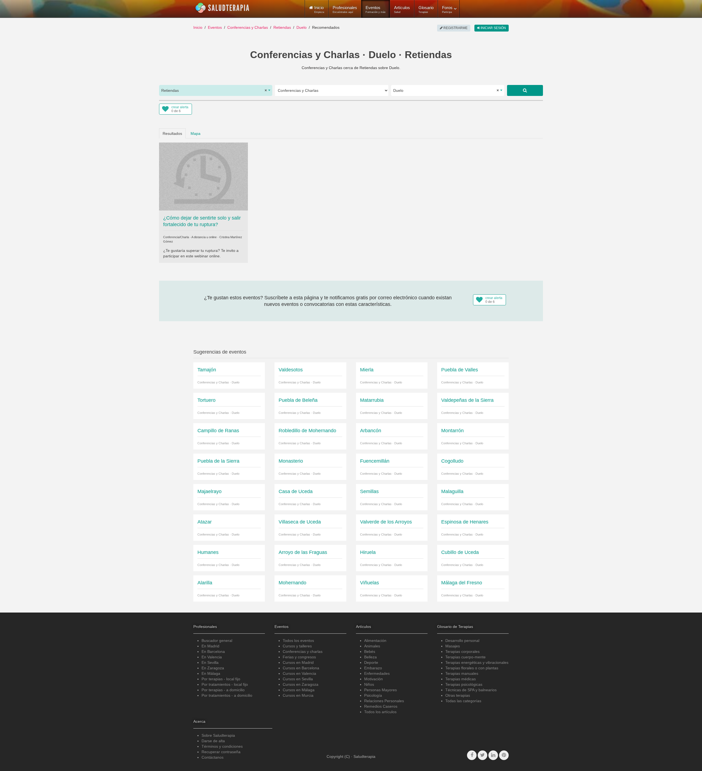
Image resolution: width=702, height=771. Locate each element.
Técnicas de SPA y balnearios (471, 690)
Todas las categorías (463, 701)
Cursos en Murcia (298, 695)
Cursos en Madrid (298, 662)
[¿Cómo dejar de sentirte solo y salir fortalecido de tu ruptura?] (203, 176)
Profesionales (345, 9)
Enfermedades (377, 673)
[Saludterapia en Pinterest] (504, 755)
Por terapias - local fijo (221, 679)
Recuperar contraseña (221, 752)
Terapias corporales (462, 651)
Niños (369, 684)
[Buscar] (525, 90)
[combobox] (215, 90)
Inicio (197, 27)
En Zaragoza (213, 668)
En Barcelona (213, 651)
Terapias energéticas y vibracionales (476, 662)
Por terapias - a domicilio (223, 690)
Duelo (301, 27)
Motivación (373, 679)
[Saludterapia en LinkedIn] (493, 755)
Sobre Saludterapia (218, 735)
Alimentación (375, 640)
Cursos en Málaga (299, 690)
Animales (372, 646)
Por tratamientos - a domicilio (227, 695)
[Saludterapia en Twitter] (482, 755)
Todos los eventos (298, 640)
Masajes (452, 646)
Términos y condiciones (222, 746)
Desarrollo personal (462, 640)
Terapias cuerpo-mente (465, 657)
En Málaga (211, 673)
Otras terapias (457, 695)
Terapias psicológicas (463, 684)
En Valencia (212, 657)
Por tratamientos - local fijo (225, 684)
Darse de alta (213, 741)
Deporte (371, 662)
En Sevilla (210, 662)
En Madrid (210, 646)
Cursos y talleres (297, 646)
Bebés (369, 651)
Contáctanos (212, 757)
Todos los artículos (380, 712)
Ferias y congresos (299, 657)
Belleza (370, 657)
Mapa (195, 133)
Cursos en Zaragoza (300, 684)
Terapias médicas (460, 679)
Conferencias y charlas (302, 651)
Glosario (426, 9)
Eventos (376, 9)
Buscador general (217, 640)
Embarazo (373, 668)
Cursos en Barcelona (301, 668)
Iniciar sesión (493, 28)
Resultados (172, 133)
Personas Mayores (380, 690)
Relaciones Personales (384, 701)
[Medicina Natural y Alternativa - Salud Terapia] (222, 8)
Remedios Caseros (380, 706)
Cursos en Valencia (299, 673)
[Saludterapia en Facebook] (472, 755)
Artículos (402, 9)
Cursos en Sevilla (298, 679)
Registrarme (455, 28)
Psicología (373, 695)
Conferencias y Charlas (247, 27)
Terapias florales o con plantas (471, 668)
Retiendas (282, 27)
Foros (447, 9)
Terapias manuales (461, 673)
